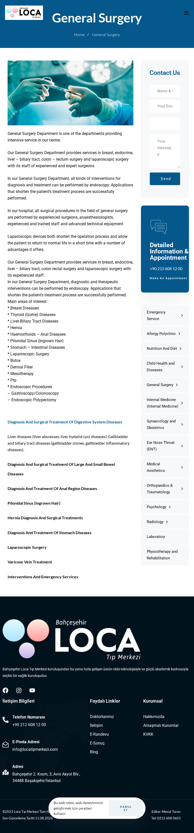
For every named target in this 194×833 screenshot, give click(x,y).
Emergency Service (156, 315)
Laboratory (156, 536)
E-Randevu (99, 734)
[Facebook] (5, 690)
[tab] (164, 52)
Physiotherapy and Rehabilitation (162, 554)
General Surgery (160, 385)
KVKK (148, 734)
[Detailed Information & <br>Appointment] (165, 249)
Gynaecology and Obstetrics (161, 424)
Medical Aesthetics (156, 467)
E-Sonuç (97, 743)
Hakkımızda (153, 716)
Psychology (156, 507)
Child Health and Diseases (161, 366)
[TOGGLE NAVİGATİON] (158, 12)
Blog (94, 752)
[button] (164, 52)
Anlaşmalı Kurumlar (161, 725)
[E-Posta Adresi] (44, 745)
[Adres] (44, 773)
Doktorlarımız (102, 716)
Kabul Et (126, 808)
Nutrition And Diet (162, 348)
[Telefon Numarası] (44, 720)
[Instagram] (19, 690)
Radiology (155, 522)
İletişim (96, 725)
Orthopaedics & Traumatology (160, 488)
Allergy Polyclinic (161, 333)
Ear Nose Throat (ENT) (161, 445)
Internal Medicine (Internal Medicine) (162, 403)
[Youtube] (32, 690)
